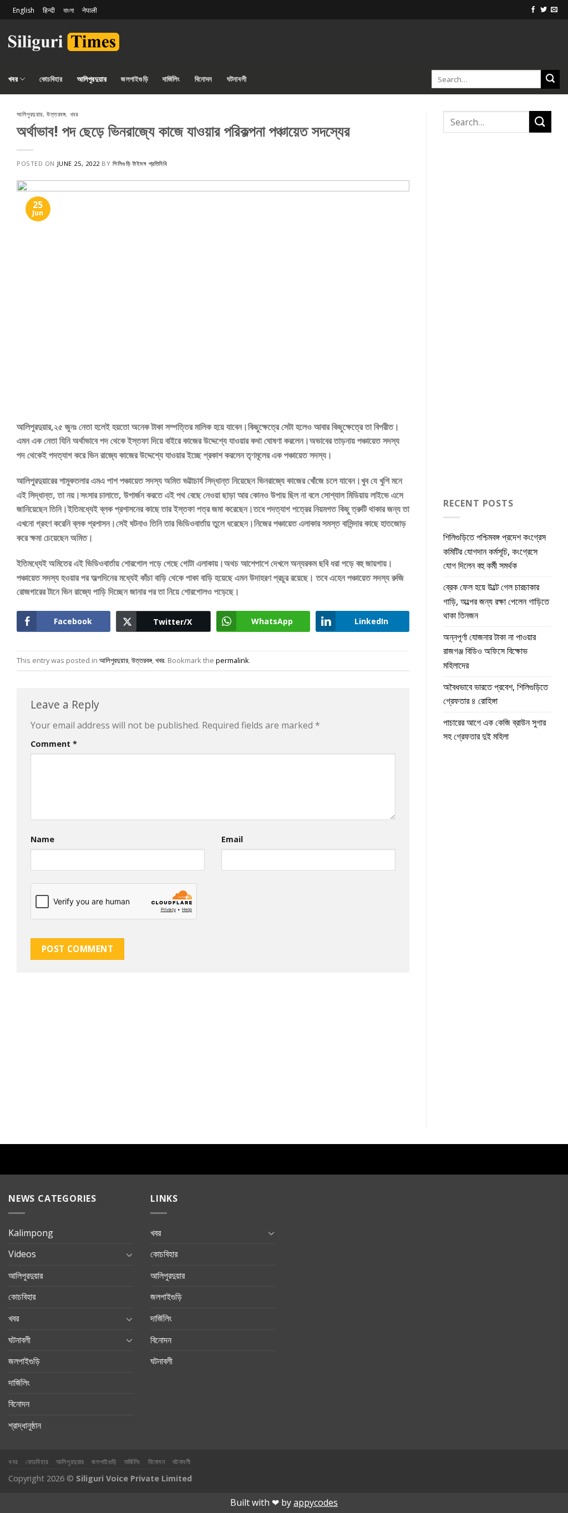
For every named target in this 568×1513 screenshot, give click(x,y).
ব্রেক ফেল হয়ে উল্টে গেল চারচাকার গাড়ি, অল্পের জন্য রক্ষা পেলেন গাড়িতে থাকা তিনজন (496, 601)
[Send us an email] (554, 10)
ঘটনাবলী (236, 79)
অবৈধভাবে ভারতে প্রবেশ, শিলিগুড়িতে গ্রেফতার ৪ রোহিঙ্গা (495, 694)
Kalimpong (30, 1233)
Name (42, 839)
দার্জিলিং (171, 79)
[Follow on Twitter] (543, 10)
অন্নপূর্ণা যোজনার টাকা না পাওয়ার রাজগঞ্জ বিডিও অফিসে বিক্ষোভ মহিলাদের (489, 651)
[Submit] (550, 79)
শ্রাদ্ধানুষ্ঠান (24, 1425)
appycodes (315, 1502)
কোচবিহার (50, 79)
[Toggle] (129, 1254)
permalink (232, 660)
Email (232, 839)
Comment (54, 743)
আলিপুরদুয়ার (92, 79)
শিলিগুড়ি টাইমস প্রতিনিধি (140, 163)
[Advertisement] (430, 40)
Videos (22, 1254)
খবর (13, 79)
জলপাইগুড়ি (134, 79)
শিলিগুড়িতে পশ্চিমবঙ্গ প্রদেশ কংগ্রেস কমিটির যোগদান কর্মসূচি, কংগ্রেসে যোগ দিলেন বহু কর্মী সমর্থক (494, 551)
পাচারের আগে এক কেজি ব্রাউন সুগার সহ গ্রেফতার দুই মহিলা (494, 729)
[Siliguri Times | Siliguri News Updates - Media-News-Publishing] (63, 42)
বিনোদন (203, 79)
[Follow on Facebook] (533, 10)
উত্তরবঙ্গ (56, 114)
